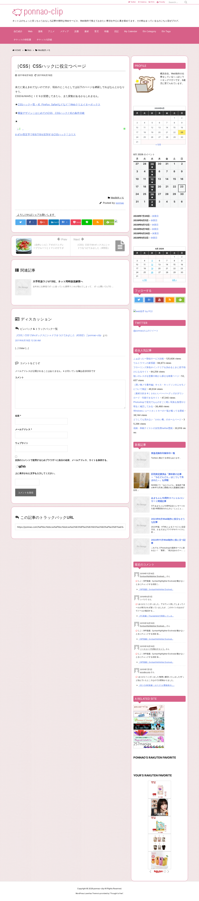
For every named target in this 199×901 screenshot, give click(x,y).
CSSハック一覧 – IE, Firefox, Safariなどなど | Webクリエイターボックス (59, 104)
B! (142, 2)
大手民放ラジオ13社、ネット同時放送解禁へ (58, 281)
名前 (18, 415)
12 (152, 264)
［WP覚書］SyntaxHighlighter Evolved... (155, 589)
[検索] (185, 2)
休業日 (155, 216)
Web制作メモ (117, 197)
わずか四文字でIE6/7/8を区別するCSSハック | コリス (45, 134)
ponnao (120, 202)
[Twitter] (138, 300)
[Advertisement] (41, 165)
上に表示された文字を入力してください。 (35, 473)
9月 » (174, 280)
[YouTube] (159, 300)
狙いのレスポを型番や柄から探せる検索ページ (156, 376)
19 (152, 268)
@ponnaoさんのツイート (145, 330)
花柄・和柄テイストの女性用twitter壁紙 (153, 428)
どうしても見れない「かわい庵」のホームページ (157, 419)
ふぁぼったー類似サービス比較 (148, 358)
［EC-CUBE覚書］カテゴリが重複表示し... (156, 685)
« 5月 (158, 144)
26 (152, 272)
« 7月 (144, 280)
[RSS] (98, 222)
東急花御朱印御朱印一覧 (163, 453)
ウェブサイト (21, 443)
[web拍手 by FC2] (120, 222)
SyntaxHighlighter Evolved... (153, 576)
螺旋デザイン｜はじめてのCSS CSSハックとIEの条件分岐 (51, 113)
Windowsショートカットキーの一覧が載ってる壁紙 (158, 410)
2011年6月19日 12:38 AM (28, 340)
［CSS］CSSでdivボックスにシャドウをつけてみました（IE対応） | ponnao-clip (58, 335)
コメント (19, 377)
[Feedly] (180, 300)
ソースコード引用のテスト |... (152, 649)
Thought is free (116, 893)
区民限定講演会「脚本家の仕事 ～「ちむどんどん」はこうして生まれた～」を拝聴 (167, 477)
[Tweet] (20, 222)
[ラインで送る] (87, 222)
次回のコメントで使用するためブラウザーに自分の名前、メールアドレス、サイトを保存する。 (62, 460)
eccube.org (145, 672)
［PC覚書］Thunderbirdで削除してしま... (156, 616)
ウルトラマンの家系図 (144, 363)
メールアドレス (23, 429)
